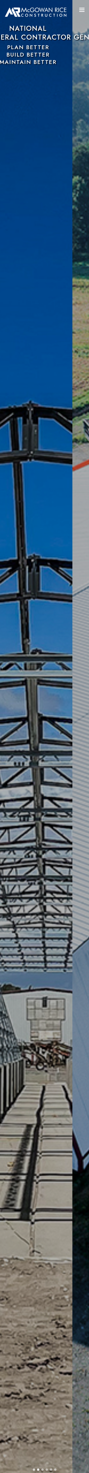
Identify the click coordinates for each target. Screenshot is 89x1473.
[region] (44, 736)
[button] (81, 10)
